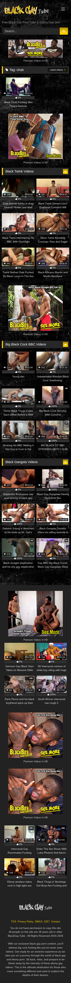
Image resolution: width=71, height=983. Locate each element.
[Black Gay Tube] (29, 10)
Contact (55, 921)
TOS (13, 921)
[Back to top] (60, 972)
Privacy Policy (25, 921)
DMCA (38, 921)
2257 (47, 921)
